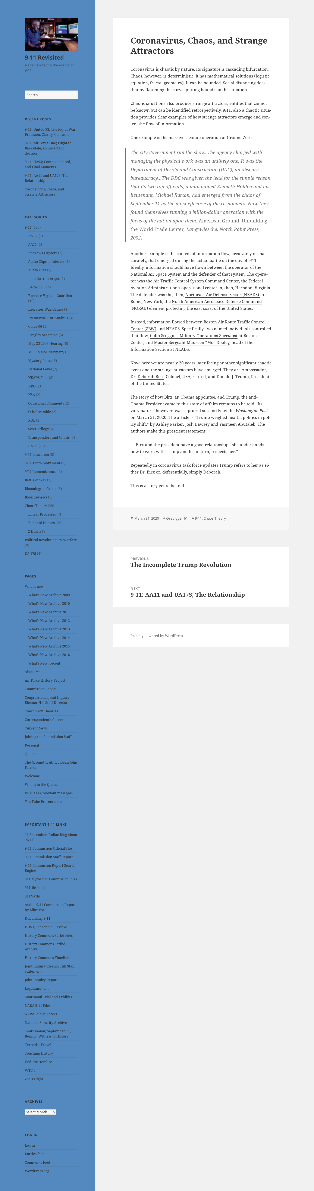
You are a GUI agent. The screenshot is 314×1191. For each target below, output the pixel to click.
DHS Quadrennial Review (46, 927)
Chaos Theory (36, 505)
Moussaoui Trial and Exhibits (48, 997)
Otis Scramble (39, 411)
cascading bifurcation (247, 69)
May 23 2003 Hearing (45, 343)
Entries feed (35, 1154)
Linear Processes (42, 514)
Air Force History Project (45, 680)
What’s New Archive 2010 (49, 603)
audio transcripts (46, 278)
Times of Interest (42, 522)
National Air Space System (156, 274)
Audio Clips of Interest (46, 261)
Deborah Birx (151, 376)
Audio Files (37, 270)
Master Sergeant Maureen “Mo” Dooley (191, 342)
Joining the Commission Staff (48, 736)
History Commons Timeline (47, 957)
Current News (36, 728)
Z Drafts (34, 531)
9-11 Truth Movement (42, 463)
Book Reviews (36, 497)
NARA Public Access (41, 1014)
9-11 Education (37, 454)
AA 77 (33, 236)
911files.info (35, 887)
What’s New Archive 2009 (49, 595)
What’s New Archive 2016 (49, 654)
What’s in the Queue (41, 784)
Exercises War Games (45, 309)
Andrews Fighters (42, 253)
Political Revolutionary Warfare (51, 540)
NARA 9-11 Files (37, 1005)
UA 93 (33, 446)
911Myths (33, 896)
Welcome (32, 776)
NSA (31, 394)
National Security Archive (46, 1022)
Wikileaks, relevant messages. (49, 793)
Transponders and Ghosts (49, 437)
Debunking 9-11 (37, 918)
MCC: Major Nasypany (46, 352)
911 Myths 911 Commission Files (51, 879)
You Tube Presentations (44, 801)
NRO (32, 386)
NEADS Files (38, 377)
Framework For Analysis (48, 318)
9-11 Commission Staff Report (49, 857)
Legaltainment (37, 988)
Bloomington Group (41, 488)
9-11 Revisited (44, 57)
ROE (31, 420)
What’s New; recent (44, 663)
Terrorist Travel (38, 1044)
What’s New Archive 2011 (49, 612)
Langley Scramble (43, 335)
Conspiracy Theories (41, 711)
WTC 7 (30, 1070)
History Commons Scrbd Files (49, 935)
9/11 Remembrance (41, 471)
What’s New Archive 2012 (49, 620)
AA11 (32, 244)
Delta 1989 (36, 287)
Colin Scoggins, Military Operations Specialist (194, 335)
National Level (40, 369)
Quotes (30, 753)
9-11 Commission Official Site (48, 848)
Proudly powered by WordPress (157, 635)
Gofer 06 (35, 326)
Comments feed (37, 1162)
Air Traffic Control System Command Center (195, 281)
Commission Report (41, 689)
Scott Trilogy (38, 429)
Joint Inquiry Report (41, 980)
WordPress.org (37, 1171)
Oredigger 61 (177, 518)
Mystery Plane (40, 360)
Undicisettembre (38, 1061)
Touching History (39, 1053)
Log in (30, 1145)
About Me (33, 671)
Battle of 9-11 (35, 480)
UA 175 (30, 553)
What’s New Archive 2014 (49, 637)
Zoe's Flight (34, 1079)
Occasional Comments (46, 403)
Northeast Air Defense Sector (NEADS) (222, 294)
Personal (32, 745)
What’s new (34, 586)
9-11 (28, 227)
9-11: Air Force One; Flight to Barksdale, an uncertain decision (48, 148)
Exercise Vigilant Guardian (50, 295)
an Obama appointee (195, 397)
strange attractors (209, 103)
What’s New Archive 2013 (49, 629)
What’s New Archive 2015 (49, 646)
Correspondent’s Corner (44, 719)
